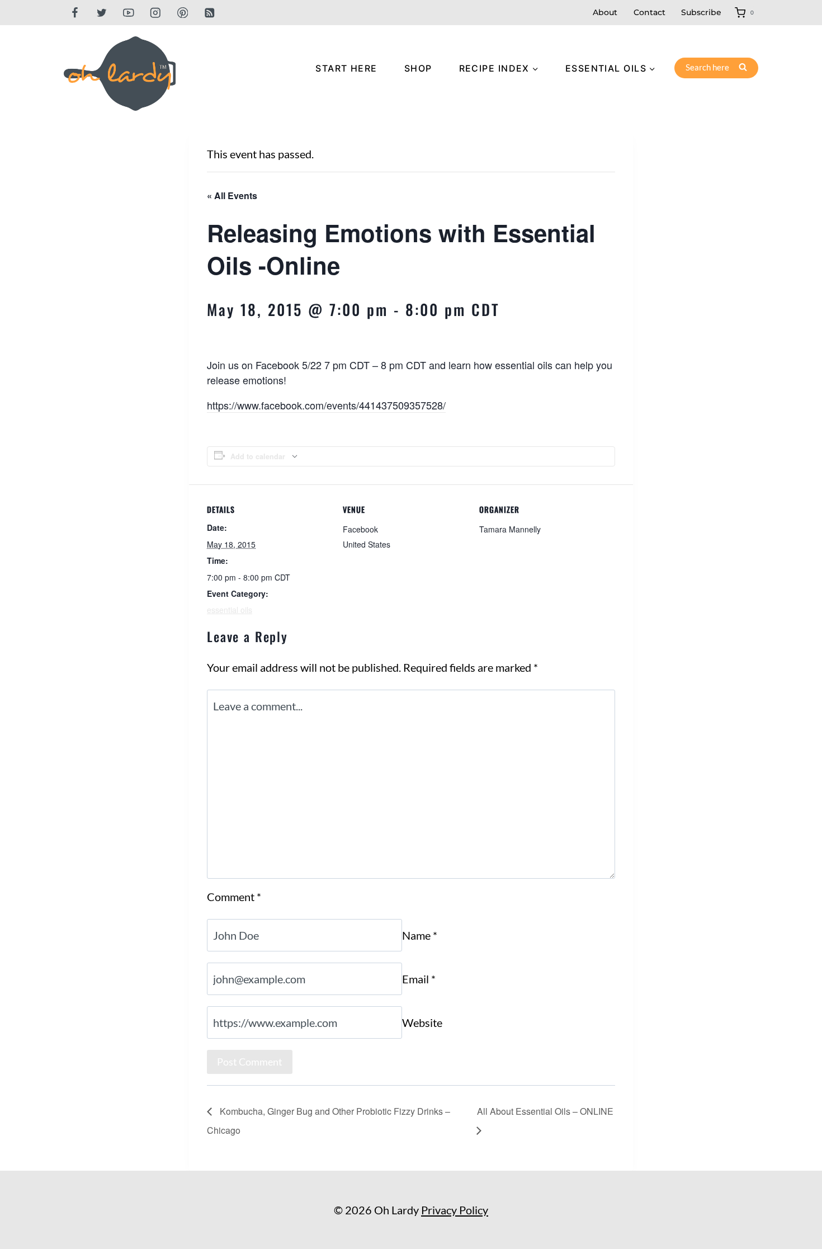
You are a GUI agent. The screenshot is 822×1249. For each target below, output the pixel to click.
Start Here (346, 68)
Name (419, 935)
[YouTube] (128, 12)
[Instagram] (156, 12)
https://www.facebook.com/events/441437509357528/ (326, 405)
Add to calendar (257, 456)
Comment (234, 896)
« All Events (232, 195)
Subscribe (701, 12)
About (605, 12)
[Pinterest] (182, 12)
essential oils (229, 609)
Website (422, 1022)
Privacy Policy (454, 1210)
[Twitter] (101, 12)
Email (419, 979)
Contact (649, 12)
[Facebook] (75, 12)
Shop (418, 68)
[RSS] (209, 12)
